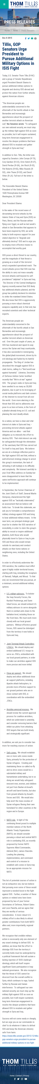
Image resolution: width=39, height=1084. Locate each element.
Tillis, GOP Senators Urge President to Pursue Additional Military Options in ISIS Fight (18, 56)
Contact (19, 1076)
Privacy (26, 1076)
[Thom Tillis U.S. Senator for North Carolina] (24, 4)
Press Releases (27, 30)
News (15, 30)
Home (7, 30)
